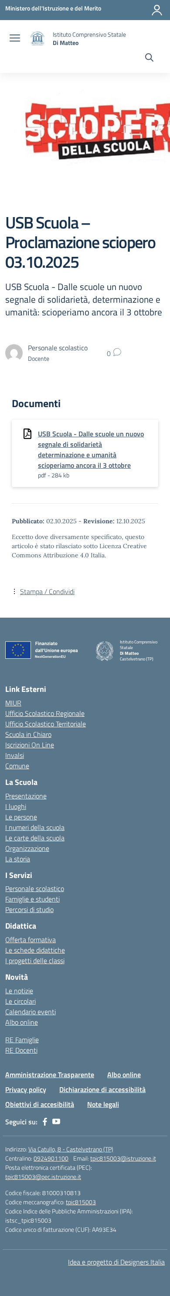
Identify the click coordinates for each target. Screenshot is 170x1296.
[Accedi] (157, 10)
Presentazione (26, 796)
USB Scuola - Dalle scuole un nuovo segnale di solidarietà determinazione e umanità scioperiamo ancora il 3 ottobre (91, 449)
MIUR (13, 703)
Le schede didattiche (35, 950)
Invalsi (14, 755)
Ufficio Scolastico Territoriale (45, 724)
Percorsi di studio (29, 909)
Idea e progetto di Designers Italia (116, 1262)
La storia (17, 859)
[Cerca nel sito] (149, 58)
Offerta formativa (30, 939)
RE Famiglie (22, 1039)
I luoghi (15, 806)
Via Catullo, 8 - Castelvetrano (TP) (70, 1149)
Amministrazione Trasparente (49, 1074)
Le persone (21, 817)
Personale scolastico (34, 888)
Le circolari (20, 1001)
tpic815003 (81, 1201)
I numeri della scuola (35, 827)
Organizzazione (27, 848)
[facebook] (45, 1122)
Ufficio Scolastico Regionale (45, 713)
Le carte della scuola (35, 838)
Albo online (21, 1022)
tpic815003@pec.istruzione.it (43, 1176)
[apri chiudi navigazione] (15, 39)
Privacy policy (25, 1089)
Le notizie (19, 990)
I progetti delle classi (35, 960)
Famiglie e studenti (32, 899)
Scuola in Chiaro (28, 734)
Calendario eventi (30, 1011)
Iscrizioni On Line (29, 745)
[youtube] (56, 1122)
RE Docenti (21, 1050)
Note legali (103, 1104)
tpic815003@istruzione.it (123, 1158)
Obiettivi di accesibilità (39, 1104)
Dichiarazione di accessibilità (102, 1089)
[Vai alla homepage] (37, 38)
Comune (17, 765)
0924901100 (51, 1158)
